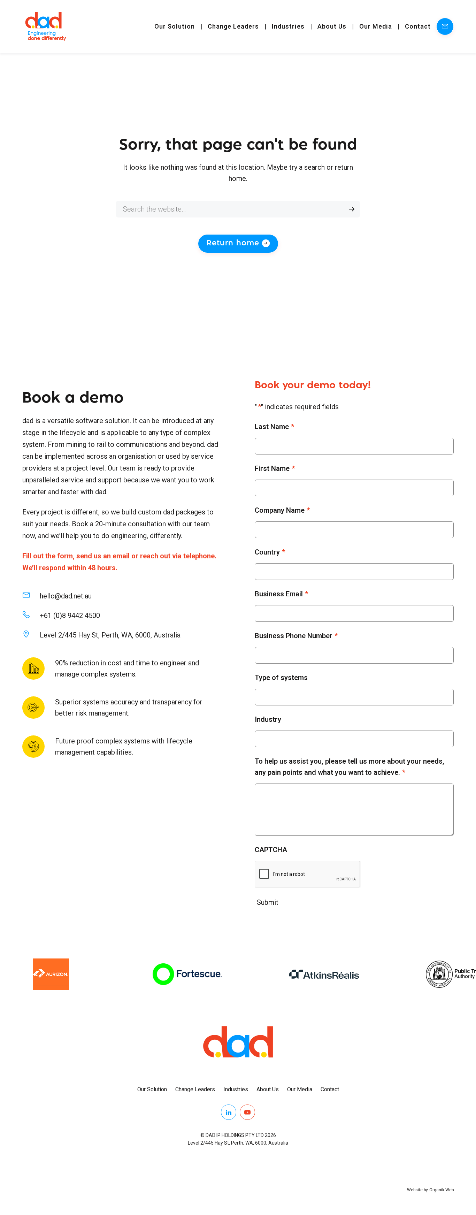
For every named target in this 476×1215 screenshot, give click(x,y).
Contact (418, 26)
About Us (331, 26)
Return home (233, 243)
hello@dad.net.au (66, 596)
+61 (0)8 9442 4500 (70, 615)
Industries (288, 26)
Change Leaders (233, 26)
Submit (267, 902)
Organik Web (441, 1189)
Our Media (375, 26)
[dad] (46, 26)
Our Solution (174, 26)
